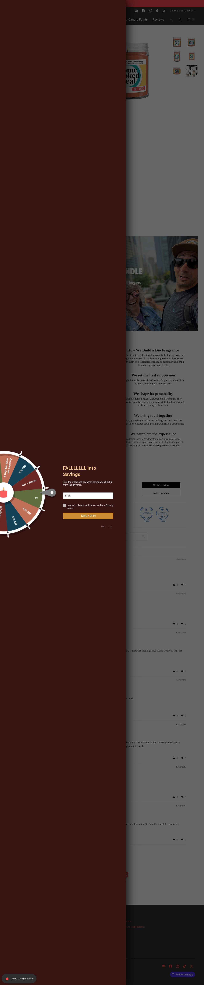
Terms (81, 505)
